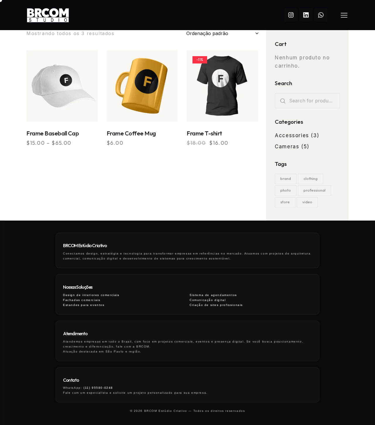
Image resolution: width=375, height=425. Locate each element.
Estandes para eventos (84, 305)
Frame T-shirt (204, 133)
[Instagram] (291, 15)
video (307, 201)
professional (314, 190)
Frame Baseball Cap (52, 133)
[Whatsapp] (321, 15)
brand (285, 178)
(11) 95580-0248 (98, 387)
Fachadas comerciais (81, 300)
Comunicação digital (208, 300)
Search (282, 101)
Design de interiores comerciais (91, 295)
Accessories (292, 135)
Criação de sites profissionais (216, 305)
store (285, 201)
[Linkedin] (306, 15)
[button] (46, 86)
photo (285, 190)
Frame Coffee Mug (131, 133)
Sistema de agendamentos (213, 295)
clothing (311, 178)
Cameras (287, 146)
